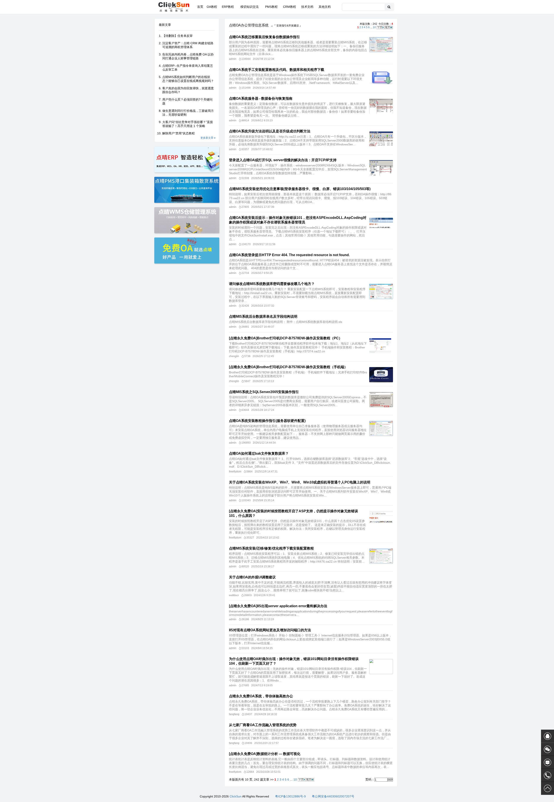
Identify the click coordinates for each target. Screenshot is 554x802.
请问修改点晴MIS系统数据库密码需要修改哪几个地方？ (272, 284)
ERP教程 (228, 6)
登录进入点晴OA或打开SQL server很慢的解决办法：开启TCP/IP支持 (283, 160)
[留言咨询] (547, 762)
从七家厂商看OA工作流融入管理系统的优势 (262, 725)
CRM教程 (289, 6)
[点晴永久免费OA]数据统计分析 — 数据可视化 (264, 754)
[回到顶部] (547, 788)
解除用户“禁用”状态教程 (178, 133)
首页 (200, 6)
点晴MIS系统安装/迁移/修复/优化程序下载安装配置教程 (271, 548)
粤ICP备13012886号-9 (290, 796)
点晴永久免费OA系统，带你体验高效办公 (261, 696)
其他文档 (325, 6)
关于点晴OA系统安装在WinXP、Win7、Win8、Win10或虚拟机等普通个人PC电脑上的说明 (299, 482)
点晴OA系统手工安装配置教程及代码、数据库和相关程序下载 (276, 70)
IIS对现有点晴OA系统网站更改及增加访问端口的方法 (270, 630)
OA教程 (212, 6)
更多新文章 (207, 137)
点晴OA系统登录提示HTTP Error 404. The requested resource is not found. (289, 255)
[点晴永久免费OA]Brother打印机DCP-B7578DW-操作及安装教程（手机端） (288, 367)
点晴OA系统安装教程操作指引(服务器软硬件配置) (267, 421)
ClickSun (236, 796)
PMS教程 (271, 6)
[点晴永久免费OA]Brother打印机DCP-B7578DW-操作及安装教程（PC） (285, 338)
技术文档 (307, 6)
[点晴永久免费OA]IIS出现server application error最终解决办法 (278, 606)
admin (232, 58)
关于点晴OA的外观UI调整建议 (252, 577)
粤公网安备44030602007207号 (333, 796)
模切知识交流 (249, 6)
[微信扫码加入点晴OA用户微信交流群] (547, 749)
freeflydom (235, 471)
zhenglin (234, 356)
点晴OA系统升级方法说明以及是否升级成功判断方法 (269, 131)
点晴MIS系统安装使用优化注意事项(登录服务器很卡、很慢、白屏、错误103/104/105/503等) (299, 189)
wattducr (234, 595)
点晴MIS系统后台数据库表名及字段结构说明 (263, 316)
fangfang (234, 714)
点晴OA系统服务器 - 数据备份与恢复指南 (260, 98)
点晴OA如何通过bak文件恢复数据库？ (259, 453)
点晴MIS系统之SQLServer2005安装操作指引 (264, 392)
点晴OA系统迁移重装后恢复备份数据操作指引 (264, 37)
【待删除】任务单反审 (177, 35)
